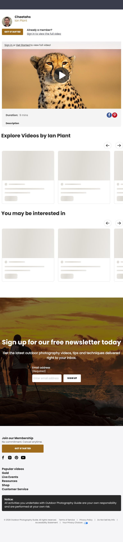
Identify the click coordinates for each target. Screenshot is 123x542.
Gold (5, 473)
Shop (5, 485)
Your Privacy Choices (72, 522)
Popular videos (13, 469)
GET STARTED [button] (12, 31)
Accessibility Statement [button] (46, 522)
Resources (9, 481)
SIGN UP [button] (72, 378)
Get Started (23, 45)
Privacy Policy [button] (86, 520)
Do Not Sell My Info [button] (106, 520)
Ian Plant (21, 21)
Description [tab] (12, 123)
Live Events (10, 477)
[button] (44, 32)
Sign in (8, 45)
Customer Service (15, 489)
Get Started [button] (23, 448)
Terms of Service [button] (67, 520)
